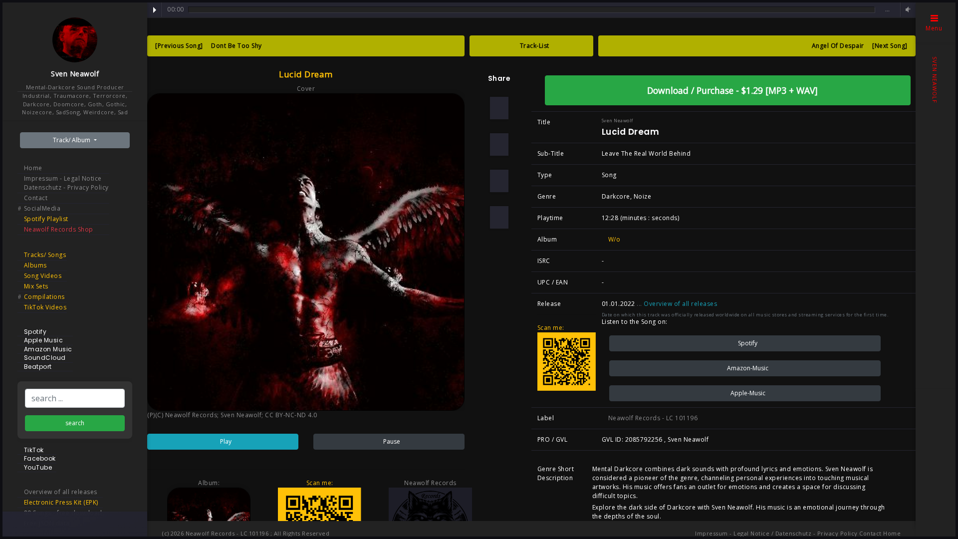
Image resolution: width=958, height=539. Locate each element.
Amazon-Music (746, 368)
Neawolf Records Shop (58, 229)
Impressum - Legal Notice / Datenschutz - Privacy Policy (776, 533)
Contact (36, 198)
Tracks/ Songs (45, 255)
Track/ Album (72, 140)
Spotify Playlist (46, 219)
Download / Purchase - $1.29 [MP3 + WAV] (731, 90)
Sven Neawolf (75, 73)
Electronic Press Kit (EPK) (61, 502)
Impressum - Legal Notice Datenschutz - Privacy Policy (66, 183)
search (74, 423)
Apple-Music (747, 393)
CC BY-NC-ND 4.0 (291, 415)
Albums (35, 265)
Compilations (44, 296)
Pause (391, 441)
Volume (907, 9)
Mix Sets (36, 286)
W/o (613, 239)
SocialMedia (42, 208)
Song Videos (43, 275)
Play (154, 10)
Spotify (746, 343)
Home (33, 168)
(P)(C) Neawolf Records (182, 415)
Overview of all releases (60, 492)
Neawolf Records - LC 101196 (652, 418)
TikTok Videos (45, 307)
